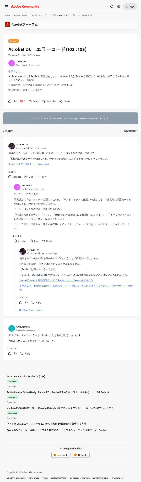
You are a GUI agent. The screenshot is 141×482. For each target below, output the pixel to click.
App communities (21, 15)
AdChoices (118, 478)
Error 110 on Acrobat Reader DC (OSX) (26, 376)
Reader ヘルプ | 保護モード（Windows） (29, 163)
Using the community (16, 478)
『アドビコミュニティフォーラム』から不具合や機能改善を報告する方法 (46, 423)
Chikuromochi (23, 326)
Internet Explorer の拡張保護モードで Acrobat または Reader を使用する (56, 280)
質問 (54, 15)
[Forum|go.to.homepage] (25, 6)
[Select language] (119, 6)
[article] (70, 161)
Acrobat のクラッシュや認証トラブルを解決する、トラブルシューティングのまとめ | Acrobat (57, 430)
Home (7, 15)
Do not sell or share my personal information (89, 478)
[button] (6, 7)
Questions (11, 386)
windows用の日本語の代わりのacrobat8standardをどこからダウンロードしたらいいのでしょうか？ (60, 407)
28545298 (21, 61)
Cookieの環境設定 (59, 478)
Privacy (45, 478)
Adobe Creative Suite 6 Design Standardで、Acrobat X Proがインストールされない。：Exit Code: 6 (58, 392)
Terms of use (33, 478)
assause (20, 144)
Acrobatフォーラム (40, 15)
